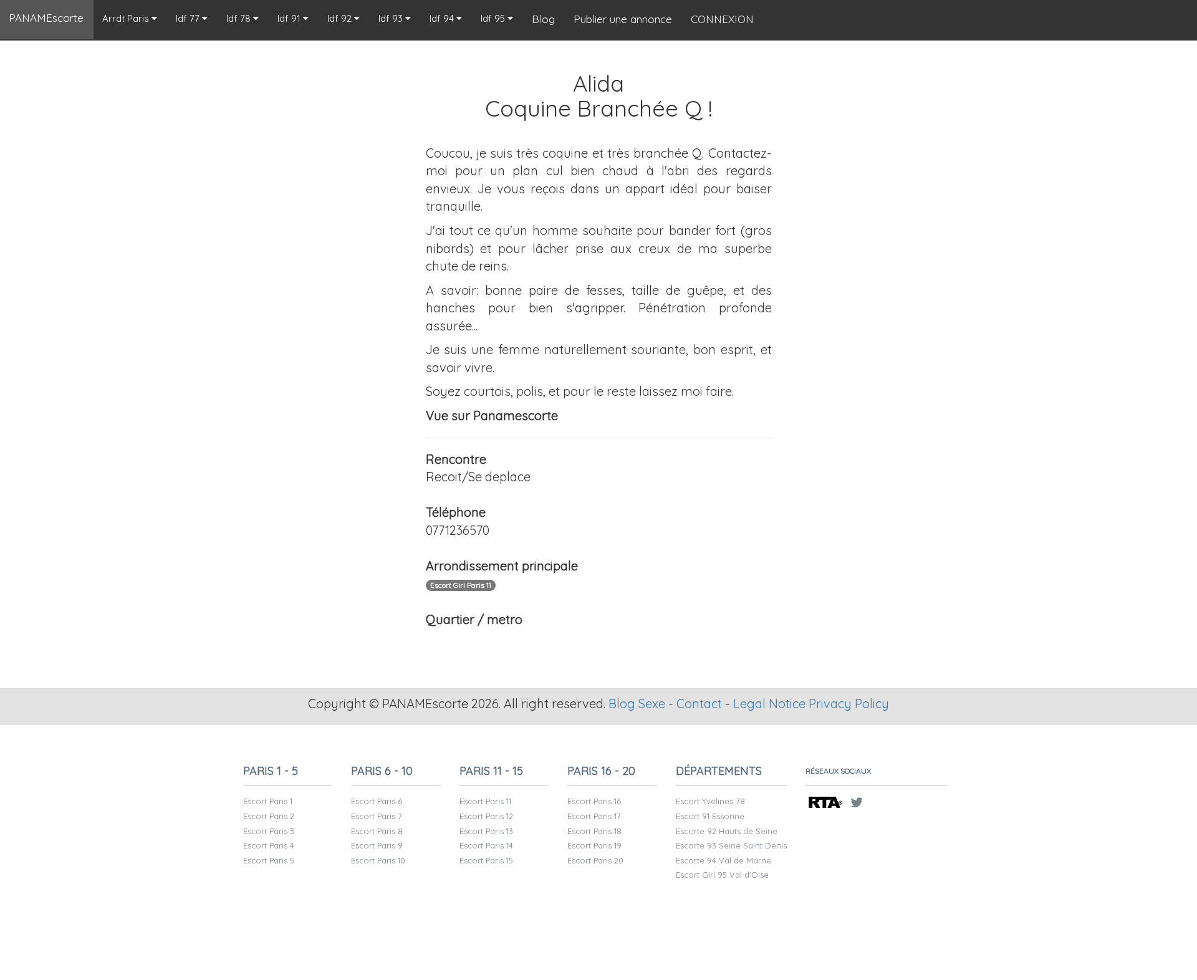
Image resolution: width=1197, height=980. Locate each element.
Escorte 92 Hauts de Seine (726, 831)
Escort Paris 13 (486, 831)
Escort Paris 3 (268, 831)
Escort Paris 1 (267, 801)
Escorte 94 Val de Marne (723, 860)
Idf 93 (391, 18)
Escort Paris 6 (376, 801)
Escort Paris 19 (594, 845)
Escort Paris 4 (268, 845)
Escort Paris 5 (268, 860)
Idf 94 (443, 18)
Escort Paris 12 (486, 816)
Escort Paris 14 (486, 845)
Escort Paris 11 (485, 801)
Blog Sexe (636, 703)
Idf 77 (189, 18)
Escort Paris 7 (376, 816)
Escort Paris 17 (594, 816)
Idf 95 (494, 18)
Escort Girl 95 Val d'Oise (722, 875)
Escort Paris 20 (595, 860)
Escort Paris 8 (377, 831)
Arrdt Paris (126, 18)
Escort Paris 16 (594, 801)
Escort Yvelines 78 (710, 801)
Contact (699, 703)
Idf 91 (290, 18)
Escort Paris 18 (594, 831)
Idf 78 (239, 18)
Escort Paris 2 (268, 816)
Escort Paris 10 (378, 860)
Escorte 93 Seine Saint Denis (731, 845)
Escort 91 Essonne (710, 816)
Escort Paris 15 (486, 860)
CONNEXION (722, 19)
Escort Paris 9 (377, 845)
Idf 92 (340, 18)
